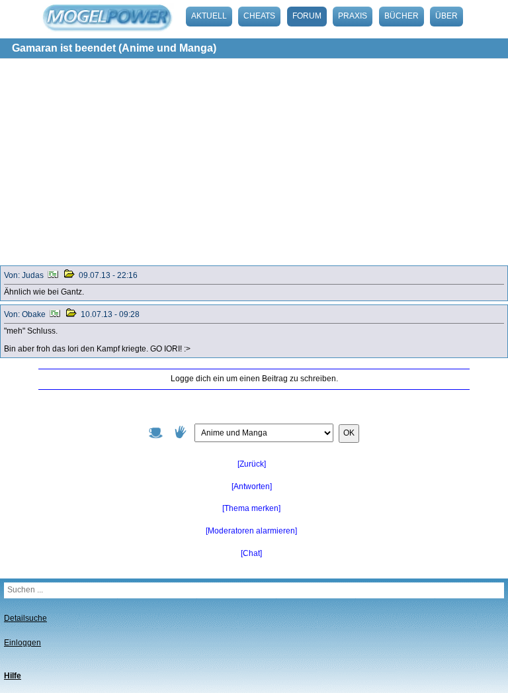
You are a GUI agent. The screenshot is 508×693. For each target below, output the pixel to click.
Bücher (401, 16)
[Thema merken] (251, 508)
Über (446, 16)
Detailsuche (25, 618)
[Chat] (251, 553)
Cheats (259, 16)
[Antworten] (252, 486)
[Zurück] (251, 464)
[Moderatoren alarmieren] (251, 530)
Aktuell (209, 16)
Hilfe (12, 675)
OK (349, 433)
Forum (306, 16)
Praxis (352, 16)
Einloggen (22, 642)
